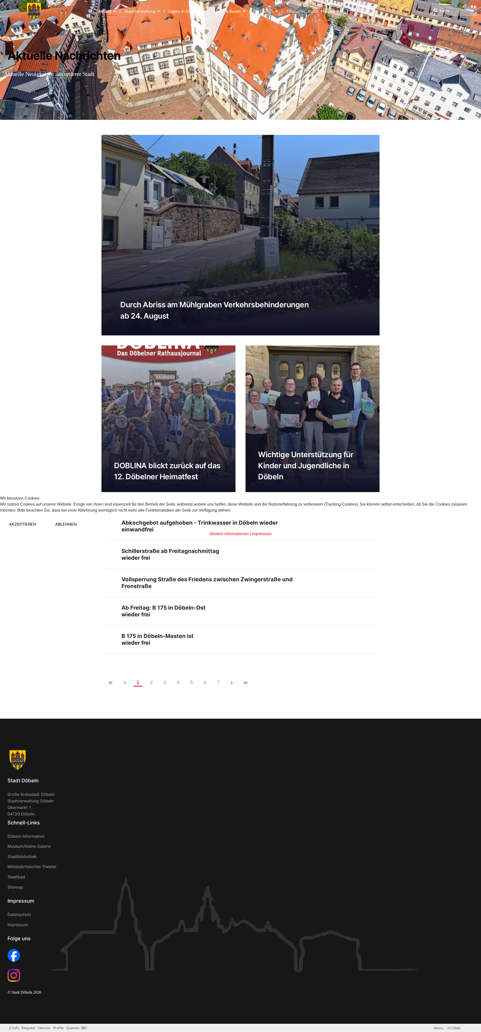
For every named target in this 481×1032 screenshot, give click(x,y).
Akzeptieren (22, 524)
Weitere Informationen (229, 534)
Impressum (261, 534)
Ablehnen (66, 524)
